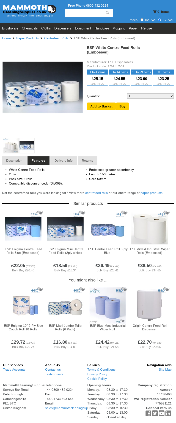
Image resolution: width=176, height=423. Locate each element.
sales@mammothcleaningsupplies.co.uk (74, 408)
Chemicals (30, 28)
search (107, 13)
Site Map (165, 369)
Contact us (53, 369)
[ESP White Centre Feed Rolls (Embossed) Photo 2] (11, 146)
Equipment (83, 28)
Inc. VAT (150, 20)
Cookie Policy (97, 378)
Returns (87, 160)
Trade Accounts (14, 369)
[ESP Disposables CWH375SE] (27, 146)
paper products (151, 193)
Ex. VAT (168, 20)
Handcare (101, 28)
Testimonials (54, 374)
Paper (133, 28)
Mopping (119, 28)
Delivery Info (64, 160)
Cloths (46, 28)
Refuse (146, 28)
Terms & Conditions (101, 369)
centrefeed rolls (96, 193)
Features (38, 160)
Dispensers (63, 28)
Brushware (10, 28)
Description (14, 160)
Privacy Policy (97, 374)
